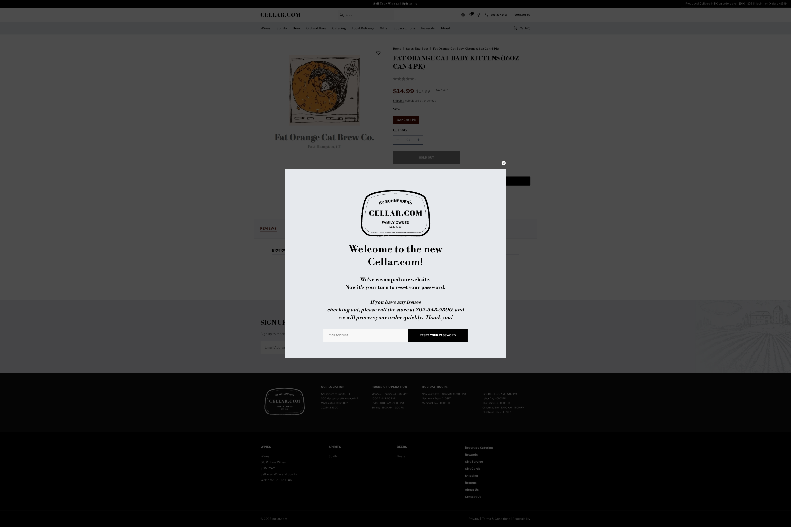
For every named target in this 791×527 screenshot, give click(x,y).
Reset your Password (438, 335)
